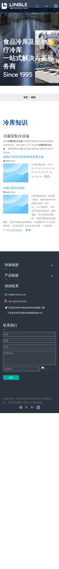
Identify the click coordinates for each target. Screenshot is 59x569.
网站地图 (37, 402)
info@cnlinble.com (17, 294)
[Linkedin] (38, 407)
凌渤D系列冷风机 (14, 188)
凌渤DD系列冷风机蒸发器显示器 (23, 157)
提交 (11, 377)
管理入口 (27, 402)
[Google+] (32, 407)
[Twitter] (26, 407)
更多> (47, 176)
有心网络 (17, 402)
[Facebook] (20, 407)
